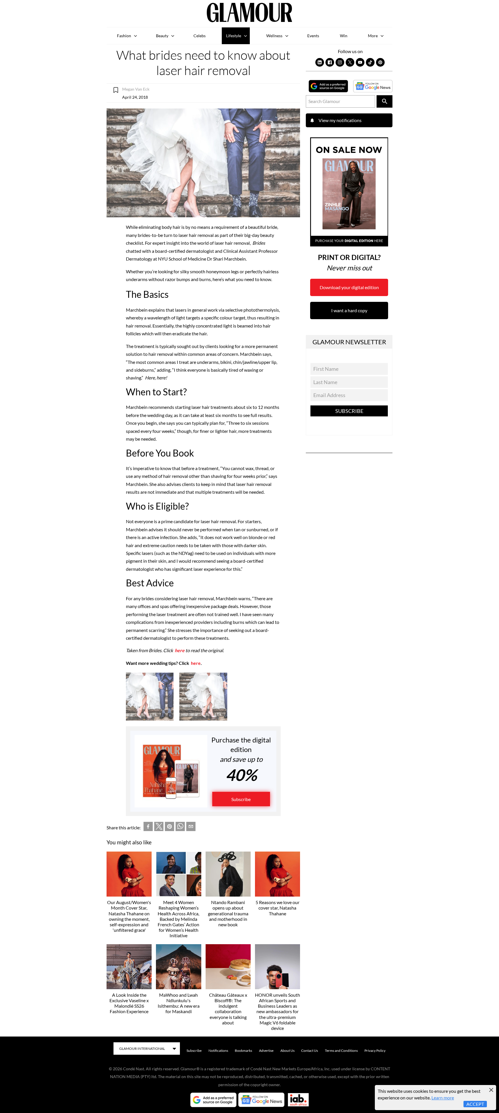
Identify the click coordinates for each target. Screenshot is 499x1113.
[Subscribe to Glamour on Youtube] (360, 62)
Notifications (218, 1050)
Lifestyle (233, 35)
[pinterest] (169, 827)
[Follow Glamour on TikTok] (370, 62)
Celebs (199, 35)
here (180, 650)
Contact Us (309, 1050)
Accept (475, 1104)
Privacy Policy (375, 1050)
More (373, 35)
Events (313, 35)
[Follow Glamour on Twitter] (350, 62)
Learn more (442, 1097)
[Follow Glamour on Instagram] (340, 62)
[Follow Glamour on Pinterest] (380, 62)
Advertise (266, 1050)
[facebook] (148, 827)
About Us (287, 1050)
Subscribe (241, 799)
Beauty (162, 35)
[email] (190, 827)
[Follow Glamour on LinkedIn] (319, 62)
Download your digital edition (349, 287)
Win (343, 35)
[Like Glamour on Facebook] (329, 62)
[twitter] (158, 827)
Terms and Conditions (341, 1050)
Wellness (274, 35)
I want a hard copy (349, 310)
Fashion (124, 35)
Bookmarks (243, 1050)
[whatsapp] (180, 827)
